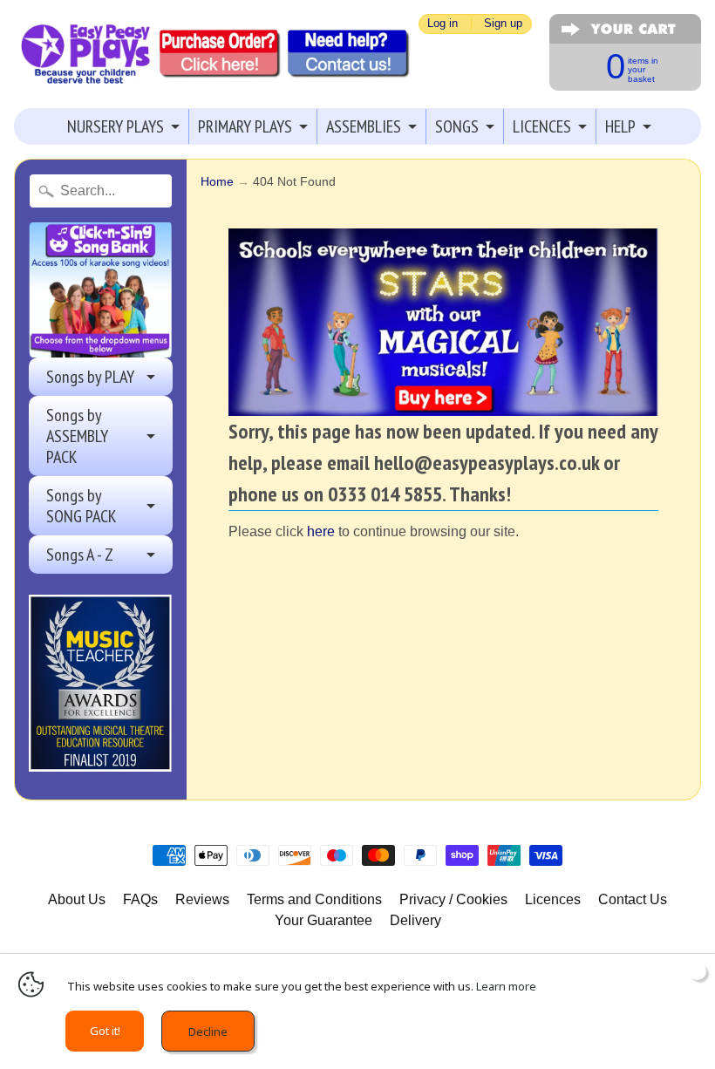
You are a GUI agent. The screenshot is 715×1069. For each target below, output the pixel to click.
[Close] (697, 971)
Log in (442, 24)
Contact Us (632, 899)
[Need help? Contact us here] (348, 54)
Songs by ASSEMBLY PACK (77, 436)
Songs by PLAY (90, 376)
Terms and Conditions (314, 899)
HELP (620, 126)
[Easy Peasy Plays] (85, 54)
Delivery (415, 920)
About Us (77, 899)
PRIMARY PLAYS (245, 126)
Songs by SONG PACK (81, 506)
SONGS (457, 126)
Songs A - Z (79, 554)
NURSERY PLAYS (115, 126)
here (321, 531)
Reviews (202, 899)
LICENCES (542, 126)
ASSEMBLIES (363, 126)
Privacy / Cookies (453, 899)
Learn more (506, 986)
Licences (553, 899)
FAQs (140, 899)
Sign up (503, 24)
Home (217, 181)
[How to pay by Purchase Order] (220, 54)
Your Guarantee (323, 920)
